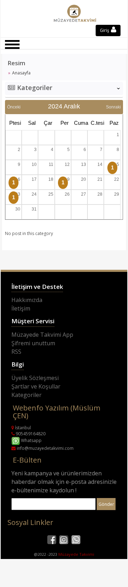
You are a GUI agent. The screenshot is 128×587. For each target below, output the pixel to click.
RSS (16, 352)
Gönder (106, 504)
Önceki (14, 107)
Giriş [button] (105, 30)
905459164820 (30, 434)
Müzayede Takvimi (76, 554)
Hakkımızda (26, 300)
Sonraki (113, 107)
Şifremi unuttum (33, 343)
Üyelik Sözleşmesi (35, 378)
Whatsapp (31, 440)
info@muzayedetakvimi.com (45, 448)
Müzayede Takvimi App (42, 335)
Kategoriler (26, 395)
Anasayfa (21, 73)
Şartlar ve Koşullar (35, 386)
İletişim (20, 308)
